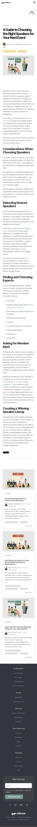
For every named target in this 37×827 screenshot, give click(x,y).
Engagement (22, 51)
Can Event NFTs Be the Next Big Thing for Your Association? (18, 628)
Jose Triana (12, 568)
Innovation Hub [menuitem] (18, 702)
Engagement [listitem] (24, 522)
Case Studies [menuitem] (18, 766)
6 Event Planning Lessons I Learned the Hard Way (15, 499)
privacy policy (19, 790)
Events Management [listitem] (11, 522)
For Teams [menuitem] (18, 677)
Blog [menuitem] (18, 742)
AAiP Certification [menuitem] (18, 686)
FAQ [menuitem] (18, 770)
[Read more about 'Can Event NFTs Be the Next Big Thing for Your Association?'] (18, 608)
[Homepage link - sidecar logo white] (18, 814)
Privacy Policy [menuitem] (10, 817)
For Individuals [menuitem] (18, 673)
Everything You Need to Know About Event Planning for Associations (17, 562)
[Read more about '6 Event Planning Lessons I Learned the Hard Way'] (18, 480)
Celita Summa (10, 44)
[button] (34, 2)
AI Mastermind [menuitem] (18, 682)
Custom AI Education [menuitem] (18, 713)
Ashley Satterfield (14, 504)
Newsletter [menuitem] (18, 737)
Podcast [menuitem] (18, 733)
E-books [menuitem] (18, 746)
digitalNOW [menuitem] (18, 697)
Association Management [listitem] (13, 586)
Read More (28, 526)
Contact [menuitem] (18, 762)
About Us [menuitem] (18, 757)
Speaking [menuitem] (18, 722)
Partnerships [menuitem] (18, 717)
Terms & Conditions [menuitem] (24, 817)
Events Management (10, 51)
